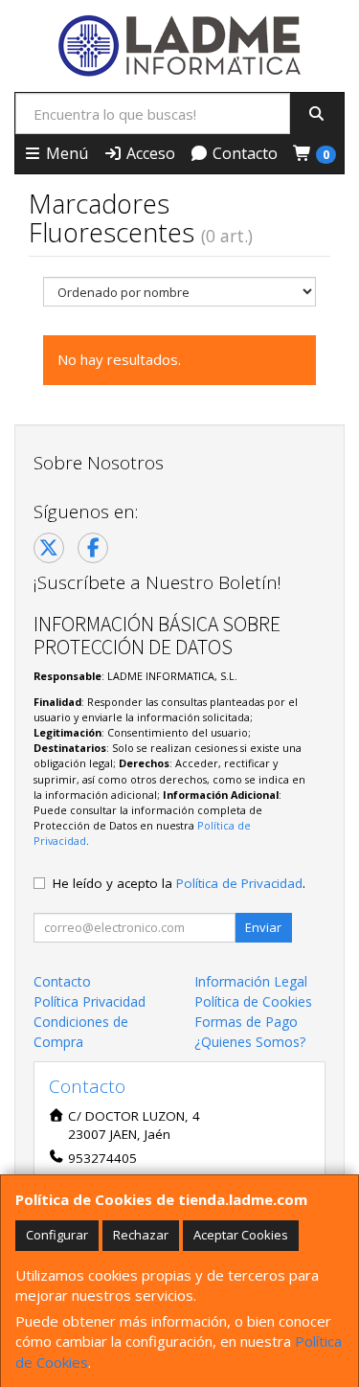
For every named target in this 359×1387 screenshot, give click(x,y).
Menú (65, 153)
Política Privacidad (90, 1001)
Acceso (149, 153)
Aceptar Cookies (240, 1234)
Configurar (57, 1234)
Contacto (243, 153)
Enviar (263, 927)
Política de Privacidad (239, 883)
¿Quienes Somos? (249, 1042)
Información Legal (250, 981)
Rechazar (140, 1234)
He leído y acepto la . (179, 883)
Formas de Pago (246, 1021)
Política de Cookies (253, 1001)
